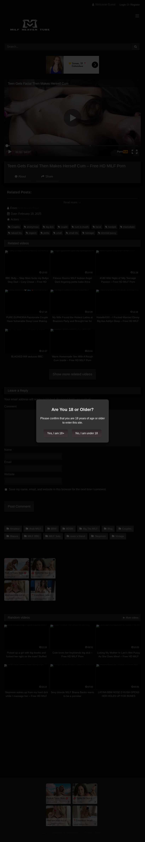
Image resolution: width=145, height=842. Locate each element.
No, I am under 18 (87, 433)
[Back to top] (134, 831)
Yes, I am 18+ (55, 433)
